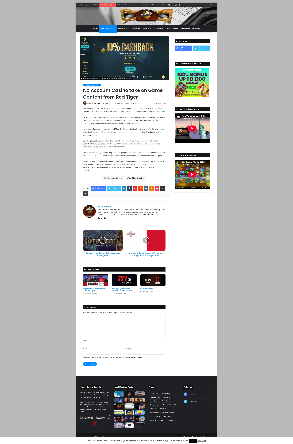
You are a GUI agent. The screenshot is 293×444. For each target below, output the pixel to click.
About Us (198, 437)
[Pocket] (157, 188)
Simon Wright (91, 103)
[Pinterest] (135, 188)
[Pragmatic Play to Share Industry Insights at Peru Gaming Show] (140, 419)
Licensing (136, 29)
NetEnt (163, 405)
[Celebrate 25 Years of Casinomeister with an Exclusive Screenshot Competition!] (119, 406)
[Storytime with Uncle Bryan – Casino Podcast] (119, 400)
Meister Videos (172, 29)
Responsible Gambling (190, 29)
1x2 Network (153, 393)
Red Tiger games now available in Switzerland (122, 289)
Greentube (166, 397)
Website (129, 349)
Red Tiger (161, 111)
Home (95, 29)
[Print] (85, 193)
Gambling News (107, 29)
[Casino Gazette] (146, 16)
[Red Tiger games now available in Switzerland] (124, 280)
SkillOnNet (167, 416)
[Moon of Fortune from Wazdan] (129, 412)
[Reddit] (140, 188)
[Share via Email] (162, 188)
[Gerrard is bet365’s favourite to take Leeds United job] (119, 412)
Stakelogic (162, 420)
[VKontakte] (146, 188)
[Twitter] (102, 218)
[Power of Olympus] (119, 425)
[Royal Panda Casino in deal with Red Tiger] (95, 280)
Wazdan (171, 420)
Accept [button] (192, 441)
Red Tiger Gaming (136, 178)
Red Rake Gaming (168, 412)
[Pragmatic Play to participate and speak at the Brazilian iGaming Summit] (140, 406)
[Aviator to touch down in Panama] (129, 425)
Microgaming (153, 405)
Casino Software (154, 397)
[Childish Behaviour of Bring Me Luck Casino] (140, 400)
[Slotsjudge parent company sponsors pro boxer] (129, 394)
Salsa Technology (155, 416)
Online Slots (153, 409)
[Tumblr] (129, 188)
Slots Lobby (123, 29)
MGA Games (166, 401)
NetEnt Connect (147, 288)
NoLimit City (172, 405)
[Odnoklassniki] (151, 188)
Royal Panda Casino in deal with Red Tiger (94, 289)
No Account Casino (113, 178)
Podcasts (159, 29)
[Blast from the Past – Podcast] (129, 400)
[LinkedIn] (124, 188)
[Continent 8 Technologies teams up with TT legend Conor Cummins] (140, 425)
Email (85, 349)
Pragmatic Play (154, 412)
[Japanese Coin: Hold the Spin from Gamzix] (140, 412)
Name (86, 340)
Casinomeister (165, 393)
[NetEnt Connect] (152, 280)
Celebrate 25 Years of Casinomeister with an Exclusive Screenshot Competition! (146, 5)
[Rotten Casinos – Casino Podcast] (140, 393)
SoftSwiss (152, 420)
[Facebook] (99, 218)
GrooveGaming (154, 401)
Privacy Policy (208, 437)
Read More (201, 441)
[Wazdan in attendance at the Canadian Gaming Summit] (129, 419)
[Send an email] (99, 103)
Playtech (163, 409)
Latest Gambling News (92, 85)
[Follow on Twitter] (97, 103)
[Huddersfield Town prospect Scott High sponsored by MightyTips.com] (119, 394)
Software (147, 29)
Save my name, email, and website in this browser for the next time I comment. (114, 357)
